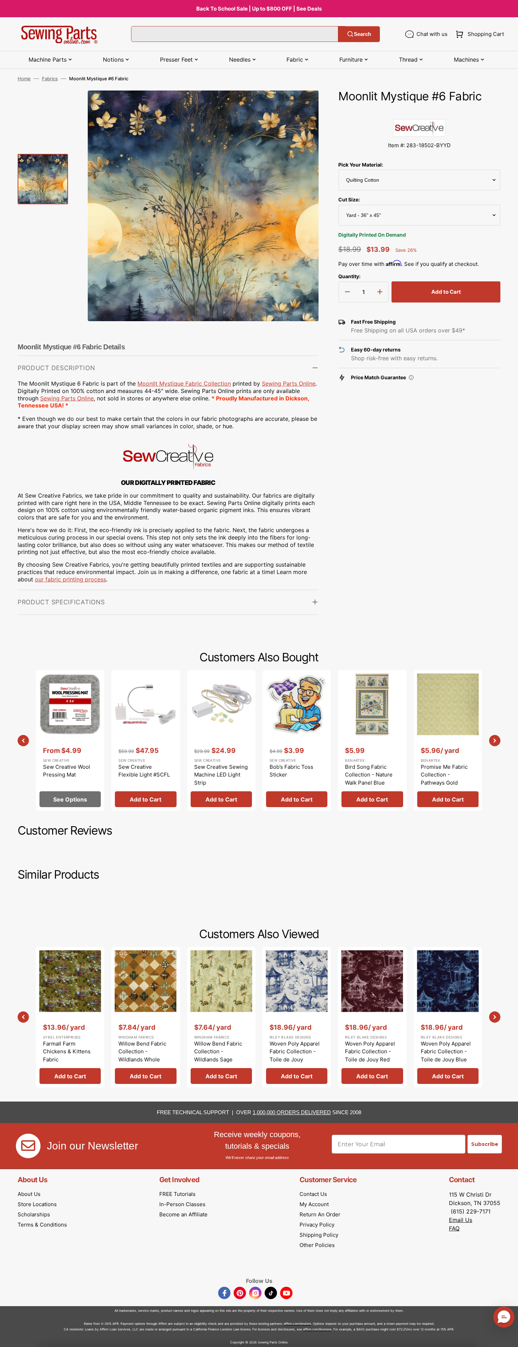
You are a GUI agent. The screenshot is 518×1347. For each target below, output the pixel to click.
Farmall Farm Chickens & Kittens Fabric (67, 1051)
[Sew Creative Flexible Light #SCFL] (145, 740)
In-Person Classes (182, 1204)
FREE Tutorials (177, 1194)
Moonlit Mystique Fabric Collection (184, 383)
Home (24, 78)
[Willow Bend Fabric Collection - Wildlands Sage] (221, 1017)
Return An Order (320, 1214)
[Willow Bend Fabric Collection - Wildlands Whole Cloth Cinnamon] (145, 1017)
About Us (29, 1194)
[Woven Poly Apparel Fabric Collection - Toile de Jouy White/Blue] (297, 1017)
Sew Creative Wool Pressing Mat (66, 770)
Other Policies (317, 1245)
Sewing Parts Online (288, 383)
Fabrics (50, 78)
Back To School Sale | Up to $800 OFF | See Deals (259, 8)
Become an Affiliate (183, 1214)
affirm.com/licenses (317, 1329)
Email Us (460, 1219)
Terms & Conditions (42, 1224)
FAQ (454, 1228)
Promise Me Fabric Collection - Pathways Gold (444, 774)
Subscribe (484, 1144)
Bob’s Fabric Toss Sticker (291, 770)
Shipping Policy (319, 1234)
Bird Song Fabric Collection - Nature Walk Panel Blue (369, 774)
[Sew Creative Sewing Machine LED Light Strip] (221, 740)
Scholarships (34, 1214)
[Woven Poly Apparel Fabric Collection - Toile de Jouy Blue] (448, 1017)
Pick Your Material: (360, 165)
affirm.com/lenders (297, 1324)
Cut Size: (349, 199)
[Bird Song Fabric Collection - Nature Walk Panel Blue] (372, 740)
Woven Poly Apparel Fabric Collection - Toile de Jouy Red (370, 1051)
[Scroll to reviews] (419, 112)
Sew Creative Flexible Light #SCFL (144, 770)
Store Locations (37, 1204)
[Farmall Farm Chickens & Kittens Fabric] (70, 1017)
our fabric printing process (70, 579)
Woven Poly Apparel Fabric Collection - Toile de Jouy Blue (446, 1051)
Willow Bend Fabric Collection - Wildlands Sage (218, 1051)
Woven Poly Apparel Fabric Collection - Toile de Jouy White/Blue (295, 1055)
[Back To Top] (507, 1336)
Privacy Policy (317, 1224)
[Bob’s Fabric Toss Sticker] (297, 740)
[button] (478, 34)
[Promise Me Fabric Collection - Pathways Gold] (448, 740)
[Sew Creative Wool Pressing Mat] (70, 740)
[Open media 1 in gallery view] (303, 106)
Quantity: (349, 276)
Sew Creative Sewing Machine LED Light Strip (221, 774)
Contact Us (313, 1194)
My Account (314, 1204)
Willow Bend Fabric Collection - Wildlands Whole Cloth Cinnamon (142, 1055)
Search (362, 34)
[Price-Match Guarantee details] (411, 377)
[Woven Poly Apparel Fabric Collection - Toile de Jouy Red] (372, 1017)
